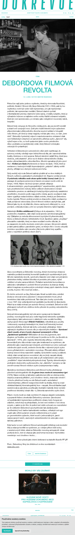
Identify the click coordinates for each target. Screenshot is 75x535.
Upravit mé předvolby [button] (22, 531)
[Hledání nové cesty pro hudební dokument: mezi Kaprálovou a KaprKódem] (37, 484)
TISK (72, 510)
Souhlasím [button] (7, 531)
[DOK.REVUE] (37, 5)
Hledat (71, 16)
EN (73, 13)
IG (70, 13)
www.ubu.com (13, 447)
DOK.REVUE (4, 13)
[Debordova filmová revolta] (37, 45)
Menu (37, 16)
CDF (70, 515)
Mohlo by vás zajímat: (37, 470)
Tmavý (8, 17)
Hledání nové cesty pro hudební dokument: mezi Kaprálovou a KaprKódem (37, 499)
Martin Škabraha (45, 97)
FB (65, 13)
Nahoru (37, 510)
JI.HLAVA (63, 515)
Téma (38, 76)
